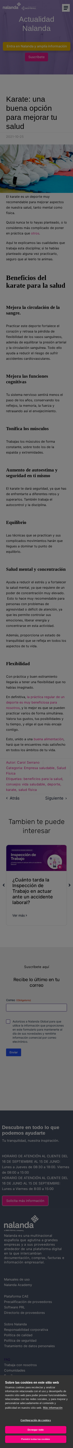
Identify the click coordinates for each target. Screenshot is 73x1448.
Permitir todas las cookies (35, 1439)
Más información (52, 1407)
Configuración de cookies (35, 1420)
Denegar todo (36, 1429)
